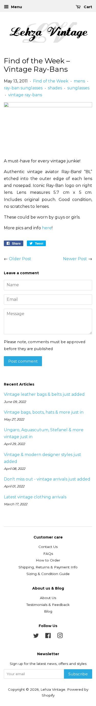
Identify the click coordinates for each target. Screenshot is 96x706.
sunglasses (78, 88)
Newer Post (75, 258)
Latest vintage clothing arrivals (35, 497)
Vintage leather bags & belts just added (44, 394)
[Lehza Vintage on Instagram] (60, 637)
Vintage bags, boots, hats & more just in (43, 412)
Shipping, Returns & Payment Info (48, 567)
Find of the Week (50, 81)
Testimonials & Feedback (48, 605)
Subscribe (78, 674)
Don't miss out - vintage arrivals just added (47, 479)
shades (55, 88)
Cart (87, 7)
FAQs (48, 554)
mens (79, 81)
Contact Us (48, 547)
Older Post (20, 258)
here (47, 227)
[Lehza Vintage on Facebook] (48, 637)
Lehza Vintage (52, 689)
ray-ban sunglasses (23, 88)
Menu (16, 7)
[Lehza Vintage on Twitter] (36, 637)
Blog (48, 611)
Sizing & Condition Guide (48, 574)
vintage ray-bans (25, 94)
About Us (48, 598)
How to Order (48, 560)
